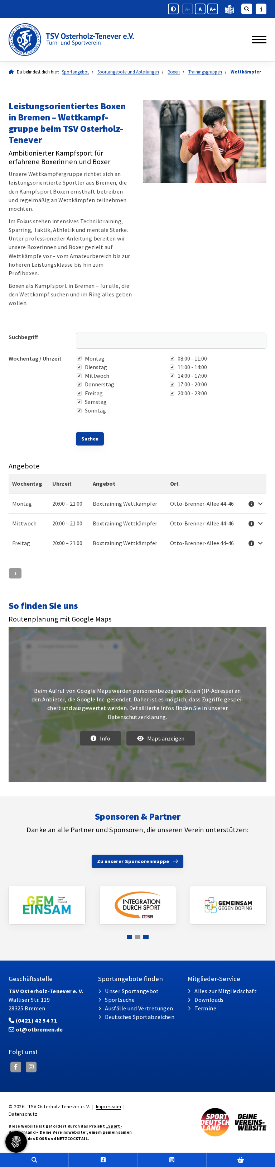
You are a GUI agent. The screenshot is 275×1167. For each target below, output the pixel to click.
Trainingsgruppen (205, 72)
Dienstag (96, 367)
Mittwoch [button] (24, 523)
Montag (95, 358)
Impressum (108, 1106)
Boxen (174, 72)
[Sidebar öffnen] (261, 9)
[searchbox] (171, 341)
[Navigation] (256, 39)
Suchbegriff (23, 336)
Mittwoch (97, 375)
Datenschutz (23, 1114)
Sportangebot (75, 72)
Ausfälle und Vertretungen (139, 1008)
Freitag (94, 393)
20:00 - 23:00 (192, 393)
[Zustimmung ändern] (16, 1142)
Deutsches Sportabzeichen (139, 1016)
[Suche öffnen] (246, 9)
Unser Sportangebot (132, 991)
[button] (254, 503)
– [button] (67, 503)
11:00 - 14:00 (192, 367)
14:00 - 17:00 (192, 375)
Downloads (208, 999)
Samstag (96, 401)
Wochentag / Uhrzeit (35, 358)
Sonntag (95, 410)
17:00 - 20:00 (192, 384)
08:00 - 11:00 (192, 358)
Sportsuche (120, 999)
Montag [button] (22, 503)
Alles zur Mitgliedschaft (225, 991)
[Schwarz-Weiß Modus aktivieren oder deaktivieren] (173, 9)
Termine (205, 1008)
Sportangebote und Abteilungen (128, 72)
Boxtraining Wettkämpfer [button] (125, 503)
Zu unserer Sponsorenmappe (133, 861)
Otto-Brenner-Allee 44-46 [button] (202, 503)
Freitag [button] (21, 543)
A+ (213, 9)
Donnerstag (99, 384)
